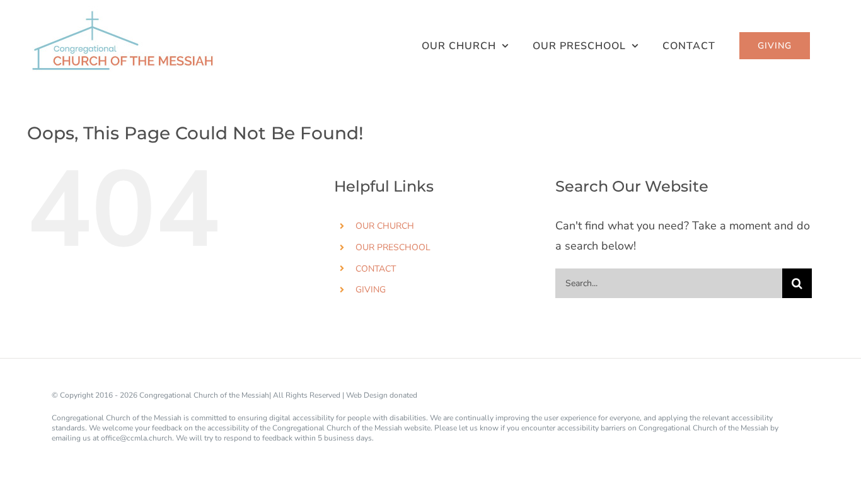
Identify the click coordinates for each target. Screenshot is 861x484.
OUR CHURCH (384, 226)
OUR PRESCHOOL (392, 247)
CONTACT (375, 269)
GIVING (370, 290)
